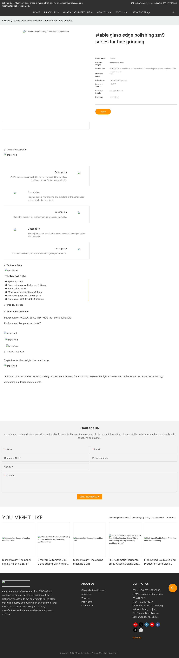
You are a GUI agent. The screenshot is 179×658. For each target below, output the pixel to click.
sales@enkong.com (144, 3)
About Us (86, 594)
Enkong (6, 20)
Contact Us (87, 605)
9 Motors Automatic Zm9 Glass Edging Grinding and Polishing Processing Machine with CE (53, 562)
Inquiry (103, 112)
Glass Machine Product (93, 590)
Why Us (85, 598)
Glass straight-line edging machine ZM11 (88, 561)
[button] (149, 12)
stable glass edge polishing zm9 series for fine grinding (43, 20)
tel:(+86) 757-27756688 (165, 3)
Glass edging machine (119, 517)
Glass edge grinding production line (148, 517)
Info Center (87, 601)
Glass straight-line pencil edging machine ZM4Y (16, 561)
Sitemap (137, 637)
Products (171, 517)
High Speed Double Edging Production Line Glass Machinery (160, 562)
